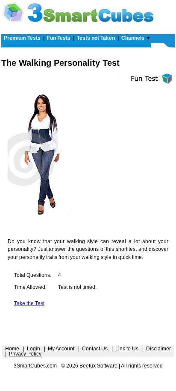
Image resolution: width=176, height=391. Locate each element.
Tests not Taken (96, 38)
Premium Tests (22, 38)
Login (33, 348)
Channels (132, 38)
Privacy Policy (25, 353)
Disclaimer (158, 348)
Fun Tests (58, 38)
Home (12, 348)
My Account (61, 348)
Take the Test (29, 303)
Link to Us (126, 348)
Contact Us (95, 348)
